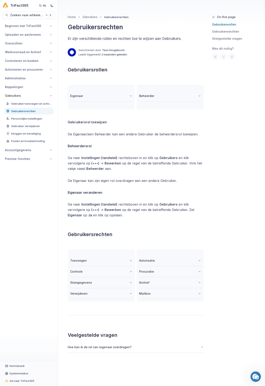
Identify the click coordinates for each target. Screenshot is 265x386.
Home (72, 17)
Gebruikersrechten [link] (116, 17)
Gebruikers (90, 17)
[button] (256, 376)
